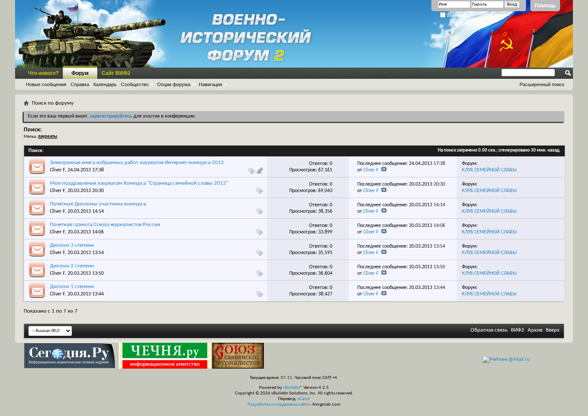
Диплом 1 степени (72, 286)
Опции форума (173, 84)
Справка (80, 84)
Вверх (553, 330)
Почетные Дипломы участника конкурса (98, 204)
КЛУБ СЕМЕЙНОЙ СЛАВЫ (489, 170)
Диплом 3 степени (72, 245)
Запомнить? (459, 15)
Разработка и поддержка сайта (278, 404)
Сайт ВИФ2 (116, 73)
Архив (535, 330)
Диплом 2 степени (72, 266)
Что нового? (43, 73)
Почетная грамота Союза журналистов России (105, 224)
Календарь (105, 84)
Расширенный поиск (542, 84)
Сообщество (135, 84)
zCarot (303, 399)
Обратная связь (489, 330)
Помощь (545, 6)
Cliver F (57, 170)
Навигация (210, 84)
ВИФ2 (517, 330)
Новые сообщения (46, 84)
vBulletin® (293, 387)
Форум (80, 73)
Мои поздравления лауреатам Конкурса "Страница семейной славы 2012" (139, 183)
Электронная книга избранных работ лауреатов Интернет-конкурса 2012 (137, 162)
